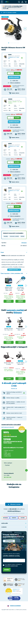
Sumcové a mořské (14, 236)
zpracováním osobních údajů (11, 566)
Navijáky (6, 236)
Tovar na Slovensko (15, 605)
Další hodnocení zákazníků (7, 427)
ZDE (7, 8)
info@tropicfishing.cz (14, 511)
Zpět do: (9, 12)
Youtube (22, 517)
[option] (14, 28)
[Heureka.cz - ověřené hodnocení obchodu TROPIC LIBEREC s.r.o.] (14, 591)
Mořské (22, 236)
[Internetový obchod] (7, 2)
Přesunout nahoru (15, 504)
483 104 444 (13, 509)
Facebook (14, 517)
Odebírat (6, 570)
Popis (2, 252)
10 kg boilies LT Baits (17, 6)
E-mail (5, 559)
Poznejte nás (14, 388)
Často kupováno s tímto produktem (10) (12, 273)
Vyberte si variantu (8, 301)
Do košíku (17, 73)
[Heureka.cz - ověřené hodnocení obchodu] (21, 429)
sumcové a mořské (15, 310)
